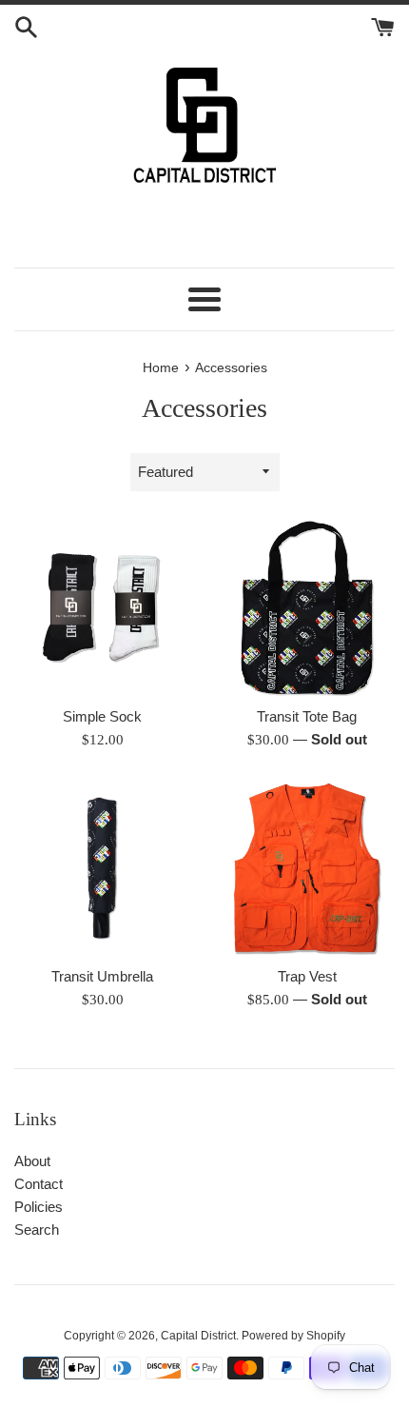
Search (36, 1229)
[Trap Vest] (307, 868)
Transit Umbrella (102, 976)
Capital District (198, 1335)
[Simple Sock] (102, 608)
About (32, 1161)
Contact (38, 1184)
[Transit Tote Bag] (307, 608)
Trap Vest (307, 976)
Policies (38, 1207)
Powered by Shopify (293, 1335)
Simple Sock (102, 716)
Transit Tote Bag (307, 716)
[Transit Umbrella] (102, 868)
